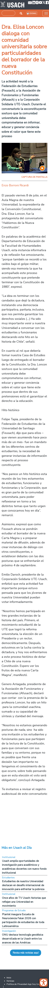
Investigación (9, 931)
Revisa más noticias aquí (25, 952)
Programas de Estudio (14, 910)
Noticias (10, 980)
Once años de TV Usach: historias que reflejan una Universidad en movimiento (24, 902)
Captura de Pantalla (34, 176)
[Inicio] (12, 5)
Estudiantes (8, 877)
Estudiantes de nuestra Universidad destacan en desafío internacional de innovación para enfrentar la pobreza (23, 885)
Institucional (8, 857)
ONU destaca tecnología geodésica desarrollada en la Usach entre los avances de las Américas (22, 938)
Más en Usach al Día (17, 847)
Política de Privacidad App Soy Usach (24, 984)
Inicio (9, 977)
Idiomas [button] (33, 13)
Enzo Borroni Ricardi (15, 185)
